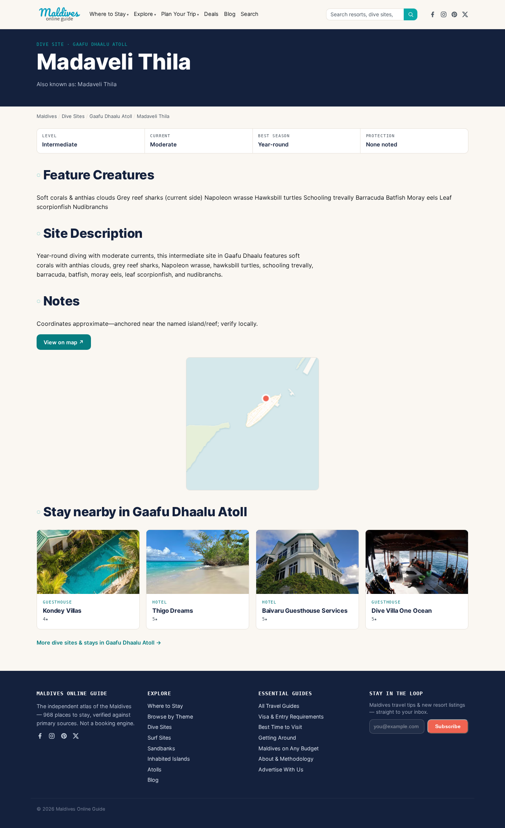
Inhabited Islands (169, 759)
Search (249, 14)
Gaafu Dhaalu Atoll (110, 116)
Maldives (47, 116)
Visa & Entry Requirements (291, 716)
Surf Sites (159, 737)
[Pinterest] (454, 14)
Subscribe (448, 726)
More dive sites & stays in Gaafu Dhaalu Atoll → (99, 642)
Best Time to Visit (280, 727)
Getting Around (277, 737)
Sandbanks (161, 748)
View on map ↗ (64, 342)
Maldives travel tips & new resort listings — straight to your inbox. (417, 708)
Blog (229, 14)
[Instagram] (443, 14)
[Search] (411, 14)
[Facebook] (432, 14)
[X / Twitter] (465, 14)
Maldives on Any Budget (288, 748)
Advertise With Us (281, 769)
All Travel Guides (278, 706)
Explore (143, 14)
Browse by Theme (170, 716)
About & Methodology (285, 759)
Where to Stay (107, 14)
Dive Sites (73, 116)
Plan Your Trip (178, 14)
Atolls (155, 769)
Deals (211, 14)
